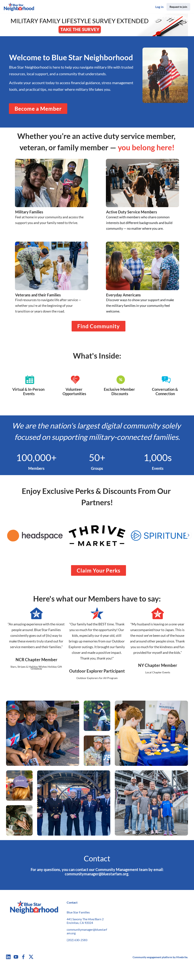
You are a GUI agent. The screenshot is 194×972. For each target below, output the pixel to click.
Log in (159, 7)
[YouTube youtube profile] (16, 956)
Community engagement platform (152, 957)
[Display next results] (188, 535)
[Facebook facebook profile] (23, 956)
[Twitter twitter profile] (31, 957)
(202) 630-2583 (77, 940)
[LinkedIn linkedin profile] (8, 956)
